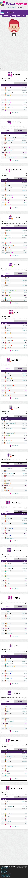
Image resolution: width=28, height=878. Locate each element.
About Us (8, 876)
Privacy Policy (4, 871)
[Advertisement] (14, 51)
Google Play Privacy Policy (4, 873)
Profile (13, 15)
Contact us (3, 870)
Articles (2, 875)
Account (18, 15)
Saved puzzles (6, 15)
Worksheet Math (4, 868)
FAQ (9, 874)
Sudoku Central (4, 867)
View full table (15, 112)
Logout (23, 15)
